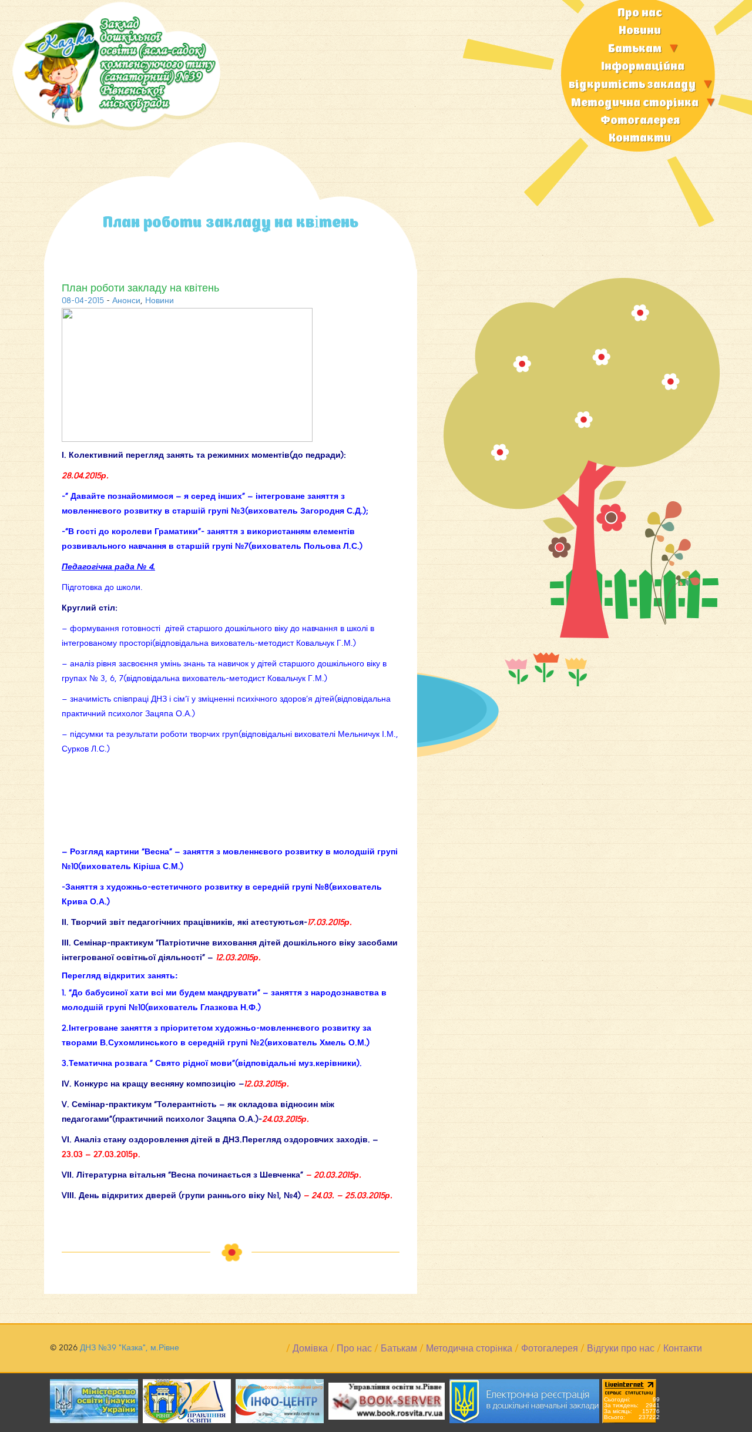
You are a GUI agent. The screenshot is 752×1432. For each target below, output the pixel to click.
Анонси (126, 300)
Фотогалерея (640, 121)
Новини (640, 31)
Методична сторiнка (635, 103)
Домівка (310, 1348)
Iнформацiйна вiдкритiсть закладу (632, 76)
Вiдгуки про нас (620, 1348)
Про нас (639, 13)
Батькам (635, 49)
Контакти (640, 138)
